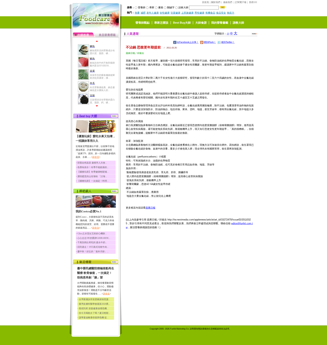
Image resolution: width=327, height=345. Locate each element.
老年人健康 (152, 12)
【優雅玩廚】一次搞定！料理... (93, 181)
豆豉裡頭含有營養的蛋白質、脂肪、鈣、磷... (102, 101)
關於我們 (215, 2)
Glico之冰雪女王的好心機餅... (92, 233)
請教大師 (238, 22)
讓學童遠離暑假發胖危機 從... (93, 317)
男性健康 (199, 12)
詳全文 (95, 157)
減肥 (143, 12)
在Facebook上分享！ (188, 42)
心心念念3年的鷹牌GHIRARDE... (93, 238)
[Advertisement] (190, 260)
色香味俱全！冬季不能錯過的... (93, 167)
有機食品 (210, 12)
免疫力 (230, 12)
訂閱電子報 (240, 2)
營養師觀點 (142, 22)
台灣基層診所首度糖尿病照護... (94, 299)
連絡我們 (227, 2)
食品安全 (221, 12)
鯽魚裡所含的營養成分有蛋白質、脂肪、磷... (102, 52)
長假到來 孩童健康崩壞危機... (93, 308)
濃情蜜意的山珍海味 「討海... (92, 176)
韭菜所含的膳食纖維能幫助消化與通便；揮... (102, 76)
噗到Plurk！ (210, 42)
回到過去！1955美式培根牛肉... (93, 247)
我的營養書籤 (219, 22)
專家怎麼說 (161, 22)
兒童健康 (175, 12)
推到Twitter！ (228, 42)
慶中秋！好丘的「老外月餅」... (93, 251)
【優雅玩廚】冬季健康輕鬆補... (93, 172)
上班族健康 (187, 12)
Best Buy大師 (182, 22)
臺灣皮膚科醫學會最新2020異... (94, 304)
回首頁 (205, 2)
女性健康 (165, 12)
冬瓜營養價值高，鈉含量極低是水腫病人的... (102, 88)
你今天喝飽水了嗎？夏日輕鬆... (94, 313)
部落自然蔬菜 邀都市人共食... (92, 162)
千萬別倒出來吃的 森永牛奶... (92, 242)
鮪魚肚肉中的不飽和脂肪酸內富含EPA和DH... (102, 64)
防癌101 (253, 2)
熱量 (137, 12)
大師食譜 (201, 22)
